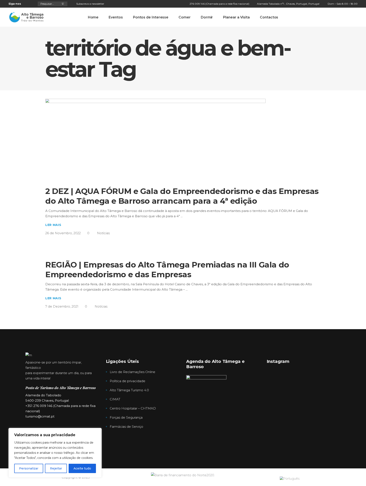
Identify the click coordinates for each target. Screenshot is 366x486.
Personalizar (28, 468)
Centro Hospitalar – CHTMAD (133, 408)
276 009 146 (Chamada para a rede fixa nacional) (219, 3)
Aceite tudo (82, 468)
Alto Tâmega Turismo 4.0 (129, 390)
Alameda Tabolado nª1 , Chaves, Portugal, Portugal (288, 3)
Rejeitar (56, 468)
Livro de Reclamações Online (132, 372)
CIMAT (115, 399)
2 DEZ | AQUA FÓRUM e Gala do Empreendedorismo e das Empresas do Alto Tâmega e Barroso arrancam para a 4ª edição (182, 196)
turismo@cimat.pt (39, 416)
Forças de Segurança (126, 417)
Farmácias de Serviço (126, 427)
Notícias (103, 233)
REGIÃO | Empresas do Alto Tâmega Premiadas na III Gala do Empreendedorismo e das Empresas (167, 269)
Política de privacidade (127, 381)
